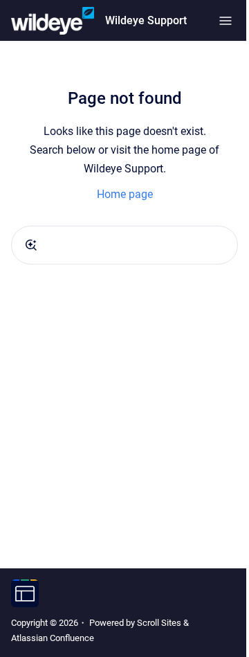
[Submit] (31, 245)
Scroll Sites (159, 623)
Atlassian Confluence (52, 638)
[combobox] (124, 245)
